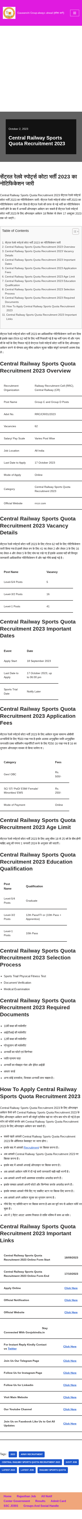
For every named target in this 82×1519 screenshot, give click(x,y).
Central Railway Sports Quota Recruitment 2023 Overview (40, 246)
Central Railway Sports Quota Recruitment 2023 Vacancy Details (39, 253)
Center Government (17, 1501)
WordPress (53, 1515)
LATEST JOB (27, 1470)
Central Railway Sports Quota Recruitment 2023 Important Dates (40, 261)
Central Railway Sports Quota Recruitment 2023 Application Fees (41, 270)
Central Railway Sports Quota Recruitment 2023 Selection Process (40, 291)
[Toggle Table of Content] (73, 231)
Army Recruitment (32, 1454)
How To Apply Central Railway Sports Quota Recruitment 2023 (40, 308)
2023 (12, 1454)
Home (7, 1496)
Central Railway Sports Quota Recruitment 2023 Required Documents (40, 299)
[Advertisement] (41, 69)
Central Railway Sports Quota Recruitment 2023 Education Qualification (40, 283)
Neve (25, 1515)
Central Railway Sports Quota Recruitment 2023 (31, 1462)
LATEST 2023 (8, 1470)
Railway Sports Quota (52, 1470)
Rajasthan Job (26, 1496)
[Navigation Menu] (74, 13)
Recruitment (31, 1147)
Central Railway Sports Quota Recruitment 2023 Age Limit (40, 276)
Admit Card (58, 1501)
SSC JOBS (11, 1505)
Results (40, 1501)
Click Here (71, 1288)
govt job (71, 1462)
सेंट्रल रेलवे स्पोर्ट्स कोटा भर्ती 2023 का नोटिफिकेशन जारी (33, 242)
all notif (46, 1496)
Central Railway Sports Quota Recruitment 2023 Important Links (41, 316)
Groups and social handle (41, 1505)
